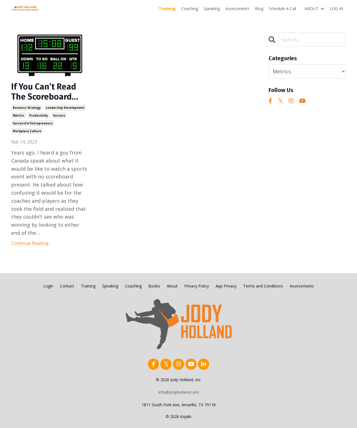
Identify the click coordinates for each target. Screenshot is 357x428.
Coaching (189, 8)
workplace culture (27, 131)
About (172, 286)
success (59, 115)
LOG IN (336, 8)
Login (48, 286)
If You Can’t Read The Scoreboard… (44, 92)
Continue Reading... (31, 243)
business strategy (27, 108)
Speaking (212, 8)
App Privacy (226, 286)
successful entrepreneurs (33, 123)
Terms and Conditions (263, 286)
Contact (67, 286)
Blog (259, 8)
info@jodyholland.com (178, 392)
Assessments (237, 8)
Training (167, 8)
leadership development (65, 108)
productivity (38, 115)
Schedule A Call (282, 8)
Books (154, 286)
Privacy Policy (196, 286)
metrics (18, 115)
